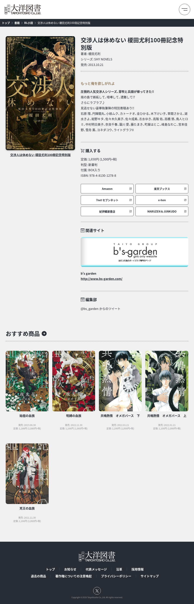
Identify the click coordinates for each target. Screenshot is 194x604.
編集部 (91, 299)
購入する (93, 150)
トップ (6, 23)
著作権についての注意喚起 (73, 575)
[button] (107, 188)
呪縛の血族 (73, 415)
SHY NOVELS (103, 59)
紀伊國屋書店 (107, 211)
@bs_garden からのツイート (100, 308)
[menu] (184, 9)
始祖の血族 (27, 415)
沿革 (119, 569)
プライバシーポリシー (116, 575)
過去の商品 (38, 575)
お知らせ (70, 569)
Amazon (107, 188)
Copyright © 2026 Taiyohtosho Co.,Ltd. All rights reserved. (97, 597)
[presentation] (40, 93)
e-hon (162, 200)
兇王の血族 (27, 508)
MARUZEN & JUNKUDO (162, 211)
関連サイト (94, 230)
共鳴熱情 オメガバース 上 (166, 415)
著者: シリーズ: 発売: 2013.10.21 (96, 59)
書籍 (17, 23)
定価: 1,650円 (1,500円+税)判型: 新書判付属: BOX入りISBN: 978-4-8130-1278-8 (99, 167)
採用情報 (137, 569)
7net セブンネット (107, 200)
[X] (97, 591)
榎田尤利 (94, 53)
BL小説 (28, 23)
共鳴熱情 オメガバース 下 (120, 415)
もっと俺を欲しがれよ (98, 83)
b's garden (88, 273)
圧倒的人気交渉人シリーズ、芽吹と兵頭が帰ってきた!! (117, 91)
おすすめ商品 (23, 333)
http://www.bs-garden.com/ (101, 278)
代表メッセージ (96, 569)
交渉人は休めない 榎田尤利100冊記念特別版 (64, 23)
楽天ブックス (162, 188)
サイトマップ (150, 575)
